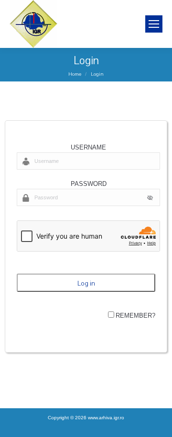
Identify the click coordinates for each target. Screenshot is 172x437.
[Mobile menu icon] (153, 24)
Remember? (135, 315)
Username (88, 147)
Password (89, 183)
